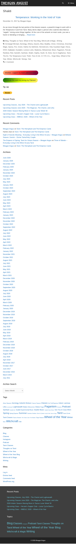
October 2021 (8, 257)
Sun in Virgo (54, 413)
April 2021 (6, 272)
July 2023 (6, 197)
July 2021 (6, 263)
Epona (10, 47)
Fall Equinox (54, 403)
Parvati (67, 50)
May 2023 (6, 203)
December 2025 (9, 164)
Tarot (68, 53)
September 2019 (9, 321)
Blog (7, 41)
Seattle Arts (12, 410)
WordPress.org (8, 481)
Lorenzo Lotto (28, 50)
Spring (6, 413)
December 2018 (9, 345)
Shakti (31, 53)
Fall (49, 403)
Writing (59, 41)
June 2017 (7, 369)
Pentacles (59, 407)
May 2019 (6, 333)
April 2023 (6, 206)
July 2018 (6, 357)
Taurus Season (17, 417)
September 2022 (9, 227)
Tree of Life (36, 56)
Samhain (24, 53)
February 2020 (8, 305)
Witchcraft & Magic (49, 41)
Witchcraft (16, 59)
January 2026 (8, 161)
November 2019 (9, 314)
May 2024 (6, 182)
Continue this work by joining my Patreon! (20, 80)
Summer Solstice (31, 413)
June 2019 (7, 330)
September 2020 (9, 287)
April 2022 (6, 242)
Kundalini (19, 50)
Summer (23, 413)
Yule (29, 59)
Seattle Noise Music (49, 410)
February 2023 (8, 212)
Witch (4, 421)
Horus (68, 47)
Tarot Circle (66, 413)
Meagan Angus (8, 129)
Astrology (23, 44)
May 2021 (6, 269)
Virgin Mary (56, 56)
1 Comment (9, 62)
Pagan (42, 407)
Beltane (28, 403)
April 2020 (6, 299)
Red (11, 53)
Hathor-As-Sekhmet (30, 47)
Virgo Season (40, 417)
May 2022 (6, 239)
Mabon (25, 407)
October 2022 (8, 224)
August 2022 (7, 230)
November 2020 (9, 281)
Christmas (60, 44)
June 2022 (7, 236)
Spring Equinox (14, 413)
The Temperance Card (17, 56)
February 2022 (8, 248)
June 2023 (7, 200)
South (42, 53)
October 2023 (8, 188)
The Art (5, 56)
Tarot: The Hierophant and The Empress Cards (34, 129)
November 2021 (9, 254)
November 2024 (9, 173)
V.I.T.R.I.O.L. (46, 56)
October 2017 (8, 366)
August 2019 (7, 324)
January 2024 (8, 185)
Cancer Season (36, 403)
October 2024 (8, 176)
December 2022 (9, 218)
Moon (54, 50)
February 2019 (8, 342)
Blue (42, 44)
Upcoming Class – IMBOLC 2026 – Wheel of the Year (22, 117)
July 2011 (6, 378)
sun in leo (47, 413)
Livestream (9, 407)
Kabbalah (11, 50)
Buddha (47, 44)
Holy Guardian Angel (57, 47)
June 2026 (7, 158)
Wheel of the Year (55, 417)
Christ (53, 44)
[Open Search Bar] (63, 3)
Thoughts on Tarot (16, 41)
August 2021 (7, 260)
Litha (4, 407)
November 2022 (9, 221)
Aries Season (7, 403)
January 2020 (8, 308)
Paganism (60, 50)
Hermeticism (43, 47)
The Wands (33, 417)
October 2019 (8, 318)
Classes (44, 403)
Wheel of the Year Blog (32, 41)
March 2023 (7, 209)
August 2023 (7, 194)
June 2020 (7, 296)
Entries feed (7, 475)
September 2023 (9, 191)
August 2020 (7, 290)
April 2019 (6, 336)
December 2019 (9, 312)
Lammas (67, 403)
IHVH (5, 50)
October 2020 (8, 284)
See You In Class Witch (63, 410)
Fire (15, 47)
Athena (30, 44)
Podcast (66, 406)
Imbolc (61, 403)
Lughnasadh (18, 407)
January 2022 (8, 251)
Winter (9, 59)
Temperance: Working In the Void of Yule (38, 17)
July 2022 (6, 233)
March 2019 (7, 339)
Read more (31, 35)
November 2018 (9, 348)
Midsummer (31, 407)
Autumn (36, 44)
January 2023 (8, 215)
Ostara (37, 407)
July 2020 (6, 293)
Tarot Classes (8, 417)
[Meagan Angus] (14, 3)
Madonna (38, 50)
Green (20, 47)
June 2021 (7, 266)
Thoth (29, 56)
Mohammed (46, 50)
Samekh (17, 53)
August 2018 (7, 354)
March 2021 (7, 275)
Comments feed (9, 478)
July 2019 (6, 327)
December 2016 (9, 372)
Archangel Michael (12, 44)
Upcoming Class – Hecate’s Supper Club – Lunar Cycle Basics (26, 114)
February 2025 (8, 167)
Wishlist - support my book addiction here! (20, 73)
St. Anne (49, 53)
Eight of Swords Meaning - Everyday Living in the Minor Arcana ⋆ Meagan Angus (33, 135)
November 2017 (9, 363)
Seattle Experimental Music (25, 410)
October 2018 (8, 351)
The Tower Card (25, 417)
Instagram (6, 439)
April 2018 (6, 360)
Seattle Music (39, 410)
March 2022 (7, 245)
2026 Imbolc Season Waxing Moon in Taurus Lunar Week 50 (25, 111)
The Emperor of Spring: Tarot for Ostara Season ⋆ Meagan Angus (27, 140)
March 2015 (7, 375)
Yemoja (24, 59)
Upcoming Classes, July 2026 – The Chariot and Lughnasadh (25, 105)
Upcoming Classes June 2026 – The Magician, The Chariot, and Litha (28, 108)
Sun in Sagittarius (59, 53)
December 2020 (9, 278)
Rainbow (6, 53)
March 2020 (7, 302)
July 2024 (6, 179)
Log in (5, 472)
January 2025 (8, 170)
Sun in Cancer (41, 413)
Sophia (36, 53)
